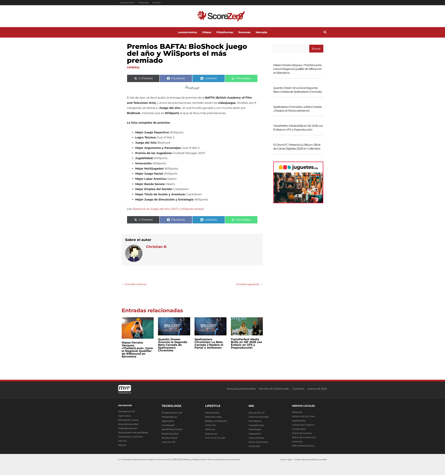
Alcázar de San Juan (303, 416)
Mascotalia (255, 433)
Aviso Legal (286, 459)
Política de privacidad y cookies (310, 459)
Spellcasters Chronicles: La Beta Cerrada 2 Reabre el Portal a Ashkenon (209, 343)
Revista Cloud (169, 437)
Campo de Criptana (303, 424)
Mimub (122, 440)
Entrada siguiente (249, 284)
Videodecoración (127, 428)
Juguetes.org (256, 425)
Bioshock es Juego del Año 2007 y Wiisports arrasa (168, 209)
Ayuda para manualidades (133, 432)
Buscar (316, 48)
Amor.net (210, 425)
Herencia (297, 441)
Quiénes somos (127, 2)
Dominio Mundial (259, 416)
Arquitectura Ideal (128, 424)
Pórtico (122, 445)
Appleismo (168, 421)
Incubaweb (168, 425)
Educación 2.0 (257, 412)
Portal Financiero (258, 442)
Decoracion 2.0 (126, 411)
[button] (325, 33)
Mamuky (210, 429)
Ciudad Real (299, 429)
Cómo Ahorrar (256, 437)
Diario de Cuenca (302, 433)
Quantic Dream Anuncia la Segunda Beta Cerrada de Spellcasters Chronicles (172, 345)
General (133, 67)
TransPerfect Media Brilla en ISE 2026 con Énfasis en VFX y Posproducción (246, 343)
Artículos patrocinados (241, 388)
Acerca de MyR (317, 388)
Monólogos (255, 429)
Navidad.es (255, 421)
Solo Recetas (212, 412)
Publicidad (143, 2)
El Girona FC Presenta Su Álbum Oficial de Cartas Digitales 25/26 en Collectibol (296, 146)
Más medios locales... (303, 445)
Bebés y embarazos (216, 421)
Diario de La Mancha (303, 437)
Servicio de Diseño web (274, 388)
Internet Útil (168, 442)
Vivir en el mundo (215, 437)
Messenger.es (169, 416)
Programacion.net (172, 412)
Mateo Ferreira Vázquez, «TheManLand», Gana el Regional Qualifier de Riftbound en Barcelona (137, 349)
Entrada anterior (134, 284)
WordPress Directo (172, 429)
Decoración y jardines (130, 436)
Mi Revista (254, 446)
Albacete (297, 412)
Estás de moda (213, 416)
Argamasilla (299, 420)
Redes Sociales (170, 433)
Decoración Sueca (128, 419)
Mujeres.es (211, 433)
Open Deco (124, 415)
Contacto (156, 2)
